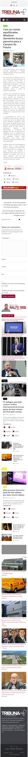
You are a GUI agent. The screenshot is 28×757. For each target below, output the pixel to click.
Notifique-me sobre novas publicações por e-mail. (13, 292)
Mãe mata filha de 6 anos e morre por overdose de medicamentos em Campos (18, 458)
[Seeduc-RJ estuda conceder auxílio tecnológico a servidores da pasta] (14, 557)
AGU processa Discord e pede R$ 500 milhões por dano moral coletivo (13, 492)
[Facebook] (11, 5)
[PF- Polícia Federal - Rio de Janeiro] (14, 389)
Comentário (6, 238)
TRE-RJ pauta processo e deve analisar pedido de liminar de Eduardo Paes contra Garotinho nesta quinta (13, 358)
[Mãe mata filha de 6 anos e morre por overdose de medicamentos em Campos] (14, 579)
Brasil (5, 486)
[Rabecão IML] (7, 459)
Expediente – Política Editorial (16, 749)
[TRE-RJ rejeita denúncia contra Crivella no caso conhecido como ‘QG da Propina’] (14, 338)
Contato (7, 749)
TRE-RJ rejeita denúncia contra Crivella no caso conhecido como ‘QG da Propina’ (13, 335)
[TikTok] (7, 528)
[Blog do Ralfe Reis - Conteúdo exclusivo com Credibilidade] (14, 167)
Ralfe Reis (13, 50)
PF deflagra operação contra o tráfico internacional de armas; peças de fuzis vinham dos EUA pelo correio (13, 407)
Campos (5, 26)
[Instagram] (14, 5)
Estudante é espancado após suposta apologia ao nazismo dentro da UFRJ (18, 446)
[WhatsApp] (17, 5)
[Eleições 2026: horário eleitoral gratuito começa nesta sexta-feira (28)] (14, 322)
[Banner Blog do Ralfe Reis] (14, 307)
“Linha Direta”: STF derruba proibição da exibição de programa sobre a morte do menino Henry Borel (15, 205)
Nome (4, 259)
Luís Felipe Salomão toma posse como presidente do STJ (18, 537)
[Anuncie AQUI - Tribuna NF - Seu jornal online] (14, 187)
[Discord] (14, 478)
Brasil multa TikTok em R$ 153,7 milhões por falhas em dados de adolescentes (19, 527)
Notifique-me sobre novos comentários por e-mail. (13, 285)
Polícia (5, 398)
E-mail (4, 267)
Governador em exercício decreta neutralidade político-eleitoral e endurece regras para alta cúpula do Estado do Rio (14, 692)
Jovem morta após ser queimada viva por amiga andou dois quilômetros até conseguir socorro (13, 213)
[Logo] (14, 711)
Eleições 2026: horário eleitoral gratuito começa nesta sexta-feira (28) (13, 319)
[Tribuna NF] (14, 12)
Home (5, 166)
